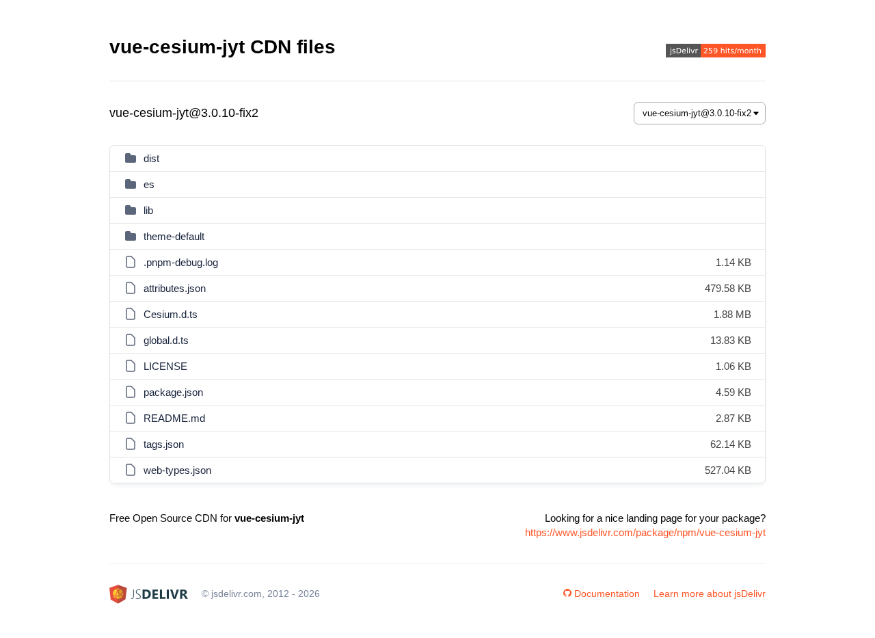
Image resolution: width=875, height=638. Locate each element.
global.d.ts (166, 340)
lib (148, 210)
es (149, 184)
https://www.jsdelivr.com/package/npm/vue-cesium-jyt (645, 532)
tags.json (164, 444)
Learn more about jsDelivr (710, 593)
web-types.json (177, 470)
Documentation (607, 593)
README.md (174, 418)
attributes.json (175, 288)
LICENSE (165, 366)
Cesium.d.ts (171, 314)
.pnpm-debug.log (181, 262)
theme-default (174, 236)
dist (151, 158)
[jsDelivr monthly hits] (716, 52)
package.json (173, 392)
